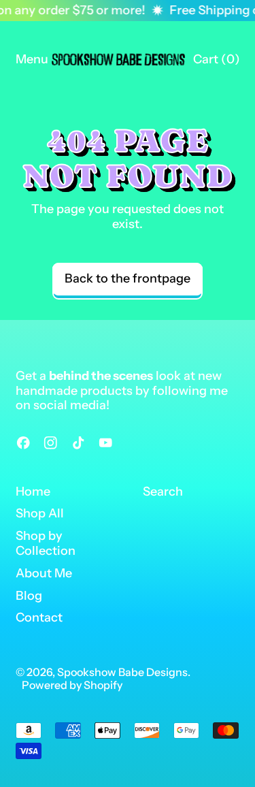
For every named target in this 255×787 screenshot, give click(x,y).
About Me (44, 573)
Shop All (40, 513)
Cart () (216, 63)
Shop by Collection (45, 543)
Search (163, 491)
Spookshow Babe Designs (122, 672)
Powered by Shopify (72, 685)
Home (33, 491)
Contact (39, 617)
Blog (29, 595)
